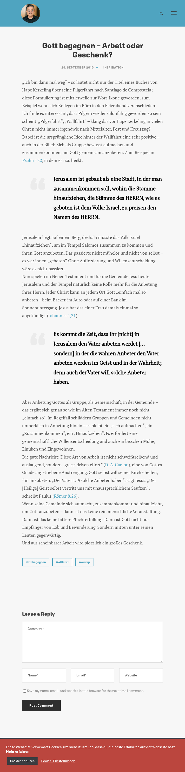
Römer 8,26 (65, 496)
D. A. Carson (117, 464)
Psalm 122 (32, 160)
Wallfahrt (62, 562)
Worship (84, 562)
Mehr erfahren (17, 751)
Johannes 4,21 (62, 315)
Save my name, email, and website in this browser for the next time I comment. (85, 691)
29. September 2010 (77, 67)
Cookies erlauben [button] (22, 761)
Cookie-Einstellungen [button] (58, 761)
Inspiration (113, 67)
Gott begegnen (36, 562)
